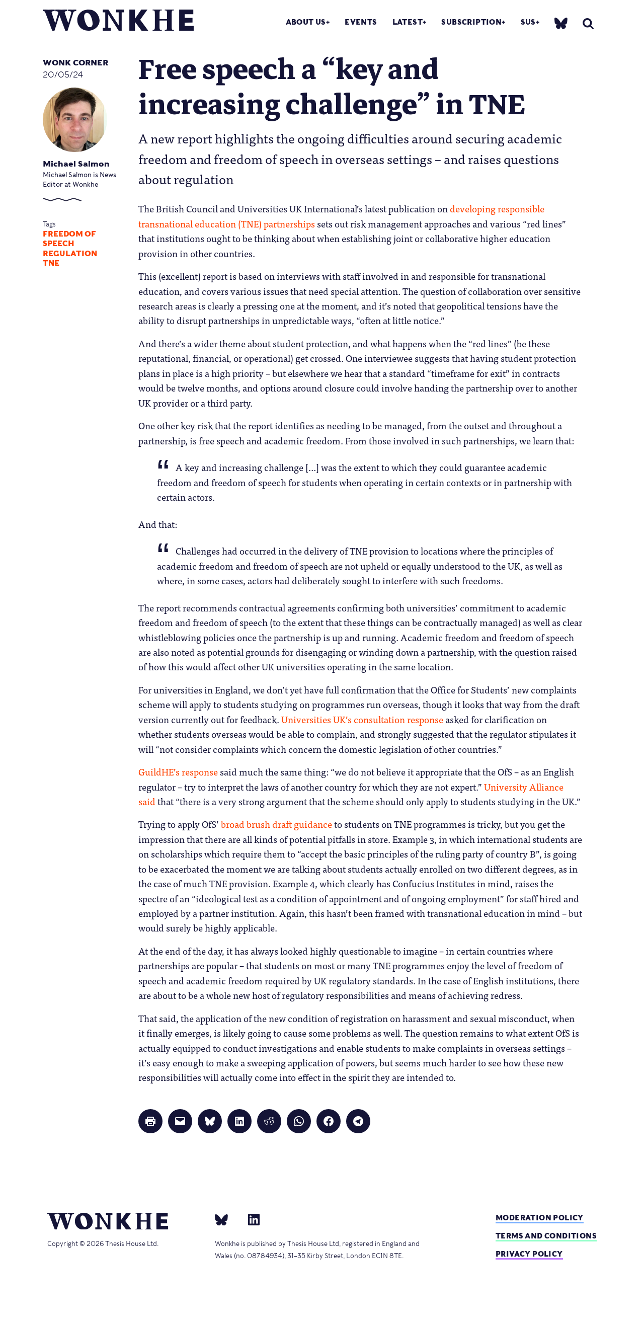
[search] (588, 23)
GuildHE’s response (178, 771)
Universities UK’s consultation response (362, 719)
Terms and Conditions (546, 1235)
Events (361, 22)
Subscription (471, 22)
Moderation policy (540, 1217)
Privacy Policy (529, 1254)
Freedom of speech (69, 238)
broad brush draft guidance (276, 823)
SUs (528, 22)
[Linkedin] (250, 1219)
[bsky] (561, 23)
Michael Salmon (76, 164)
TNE (51, 263)
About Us (306, 22)
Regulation (70, 253)
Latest (407, 22)
